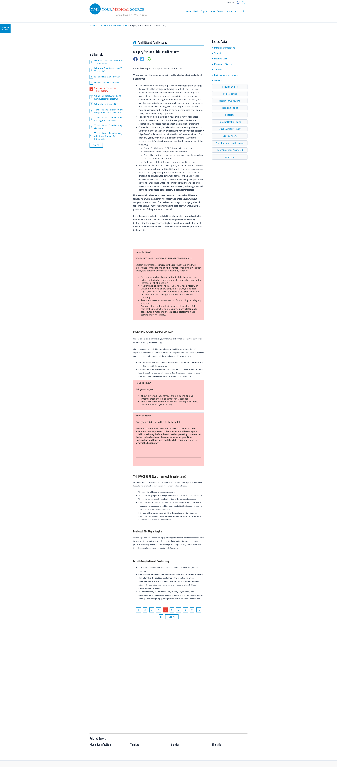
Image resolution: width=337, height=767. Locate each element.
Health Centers (217, 11)
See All (96, 145)
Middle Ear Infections (224, 47)
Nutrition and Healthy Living (230, 143)
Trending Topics (230, 107)
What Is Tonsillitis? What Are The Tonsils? (107, 62)
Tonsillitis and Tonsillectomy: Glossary (106, 127)
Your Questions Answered (230, 149)
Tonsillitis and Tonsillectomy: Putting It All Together (107, 119)
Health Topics (200, 11)
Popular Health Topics (230, 121)
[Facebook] (238, 2)
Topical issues (230, 93)
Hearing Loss (220, 58)
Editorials (229, 114)
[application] (234, 11)
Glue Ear (218, 80)
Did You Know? (230, 135)
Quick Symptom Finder (230, 128)
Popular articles (230, 86)
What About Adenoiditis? (105, 104)
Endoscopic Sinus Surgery (227, 75)
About (230, 11)
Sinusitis (218, 53)
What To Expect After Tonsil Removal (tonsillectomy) (106, 97)
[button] (243, 11)
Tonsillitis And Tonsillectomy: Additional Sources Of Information (106, 136)
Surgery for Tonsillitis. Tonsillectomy (103, 89)
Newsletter (229, 157)
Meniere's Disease (223, 64)
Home (188, 11)
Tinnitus (218, 69)
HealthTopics (5, 28)
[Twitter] (243, 2)
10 (199, 609)
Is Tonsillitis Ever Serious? (105, 76)
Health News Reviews (229, 100)
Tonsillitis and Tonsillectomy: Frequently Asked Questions (107, 111)
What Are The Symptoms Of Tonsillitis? (106, 70)
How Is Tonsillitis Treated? (106, 82)
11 (161, 616)
